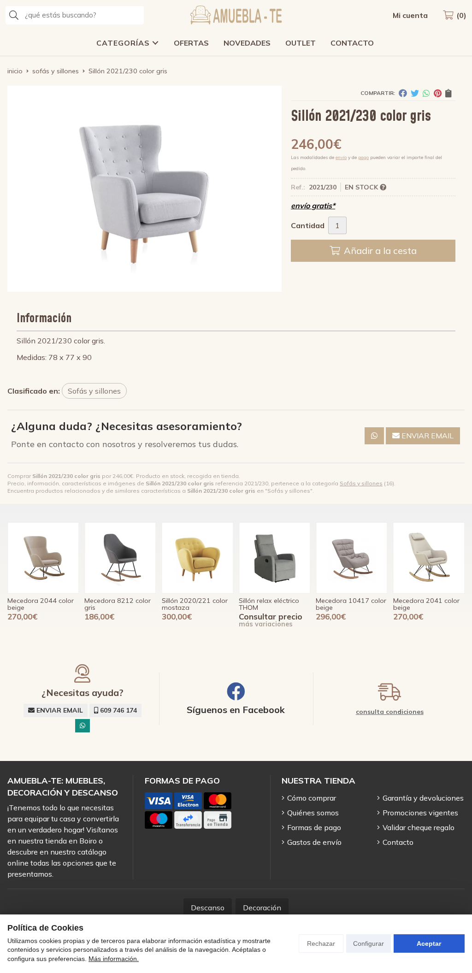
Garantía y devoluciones (423, 797)
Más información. (113, 958)
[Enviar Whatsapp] (374, 435)
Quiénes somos (313, 812)
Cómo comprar (311, 797)
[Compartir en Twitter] (415, 93)
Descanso (207, 907)
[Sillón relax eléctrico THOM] (197, 558)
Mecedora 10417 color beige (274, 603)
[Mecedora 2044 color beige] (429, 558)
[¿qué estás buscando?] (75, 14)
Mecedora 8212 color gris (40, 603)
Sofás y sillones (361, 483)
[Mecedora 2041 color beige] (351, 558)
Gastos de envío (314, 842)
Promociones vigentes (420, 812)
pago (363, 157)
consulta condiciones (390, 712)
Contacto (398, 842)
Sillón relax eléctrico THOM (192, 603)
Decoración (262, 907)
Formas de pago (314, 827)
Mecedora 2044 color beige (426, 603)
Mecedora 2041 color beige (349, 603)
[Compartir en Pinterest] (438, 93)
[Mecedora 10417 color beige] (274, 558)
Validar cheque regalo (418, 827)
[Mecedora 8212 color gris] (43, 558)
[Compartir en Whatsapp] (426, 93)
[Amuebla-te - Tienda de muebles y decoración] (236, 15)
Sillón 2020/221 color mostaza (117, 603)
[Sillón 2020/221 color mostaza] (120, 558)
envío (341, 157)
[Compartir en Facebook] (403, 93)
